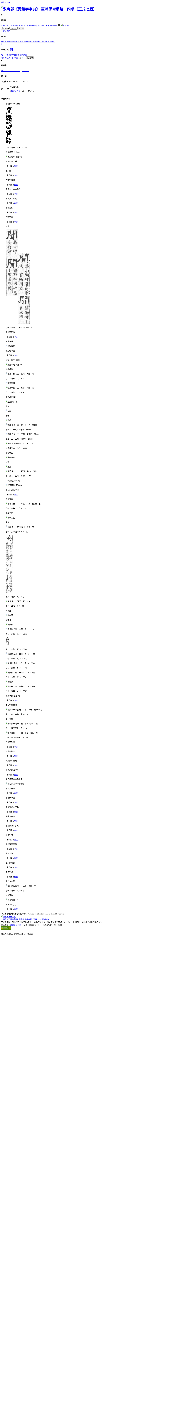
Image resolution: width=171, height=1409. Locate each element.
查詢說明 (6, 31)
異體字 (11, 55)
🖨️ (20, 58)
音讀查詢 (27, 42)
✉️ (23, 58)
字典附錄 (30, 26)
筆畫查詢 (12, 42)
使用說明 (38, 26)
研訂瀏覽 (23, 55)
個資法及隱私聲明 (10, 919)
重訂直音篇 (15, 91)
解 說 (4, 55)
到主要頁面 (5, 2)
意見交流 (37, 919)
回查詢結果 (5, 58)
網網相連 (45, 919)
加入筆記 (30, 58)
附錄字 (17, 55)
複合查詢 (42, 42)
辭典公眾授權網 (25, 919)
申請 (16, 166)
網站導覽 (54, 26)
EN (68, 26)
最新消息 (6, 26)
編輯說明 (22, 26)
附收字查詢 (50, 42)
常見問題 (14, 26)
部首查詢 (4, 42)
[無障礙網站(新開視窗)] (6, 929)
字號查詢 (34, 42)
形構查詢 (19, 42)
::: (1, 26)
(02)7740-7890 (15, 925)
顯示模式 (46, 26)
